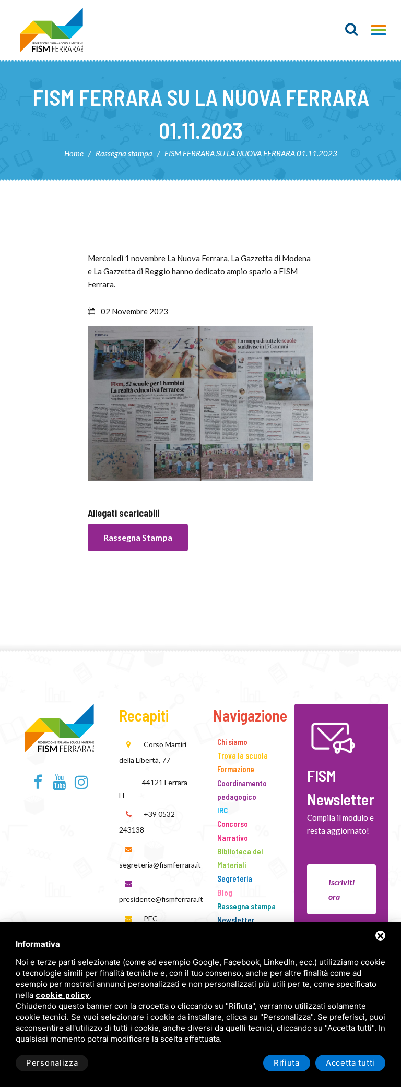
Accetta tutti (350, 1063)
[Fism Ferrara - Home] (59, 725)
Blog (224, 892)
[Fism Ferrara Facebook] (38, 784)
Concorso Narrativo (232, 830)
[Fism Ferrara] (52, 30)
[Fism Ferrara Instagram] (81, 784)
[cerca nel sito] (351, 29)
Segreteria (234, 878)
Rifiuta (287, 1063)
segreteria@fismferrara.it (160, 864)
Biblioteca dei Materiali (240, 858)
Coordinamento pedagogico (242, 789)
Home (74, 153)
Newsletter (235, 919)
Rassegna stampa (124, 153)
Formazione (235, 769)
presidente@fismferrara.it (161, 899)
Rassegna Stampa (137, 537)
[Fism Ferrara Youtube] (60, 784)
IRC (222, 810)
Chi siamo (232, 742)
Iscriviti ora (341, 889)
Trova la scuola (242, 755)
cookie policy (63, 995)
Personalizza (52, 1063)
